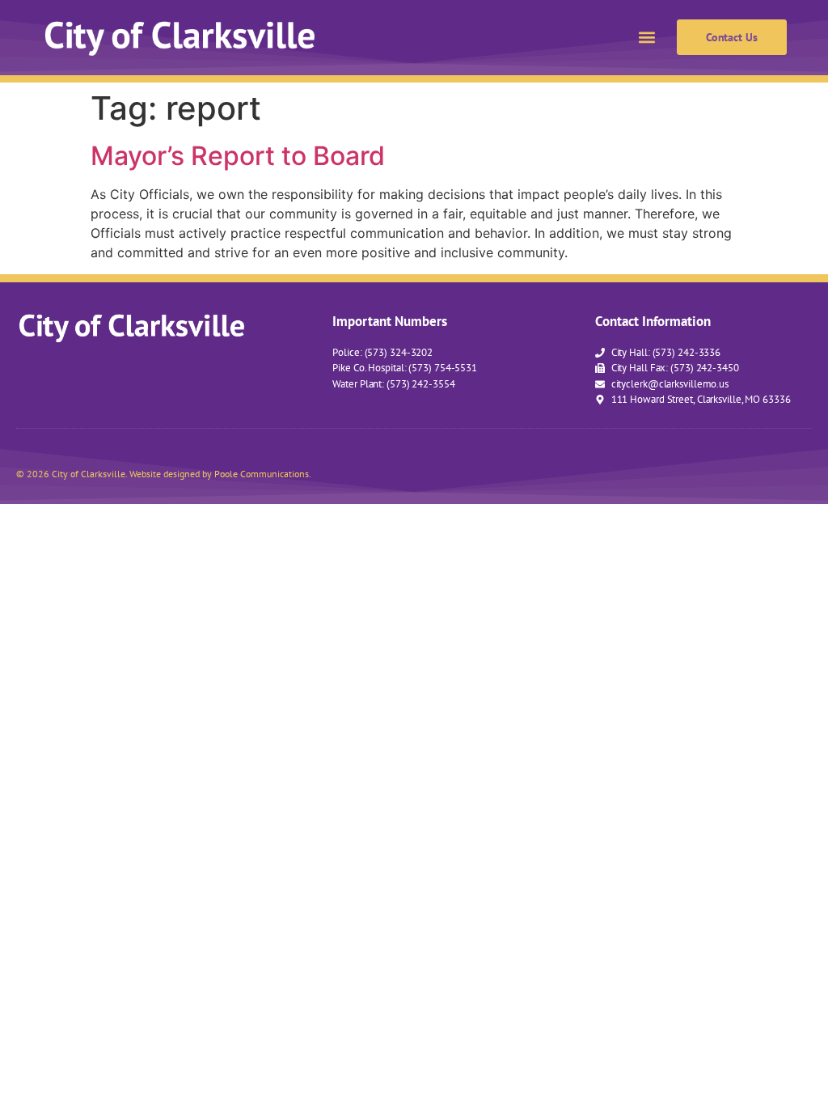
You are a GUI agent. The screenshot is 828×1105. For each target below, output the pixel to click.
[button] (647, 37)
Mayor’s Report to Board (238, 155)
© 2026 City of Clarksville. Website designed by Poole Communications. (163, 474)
